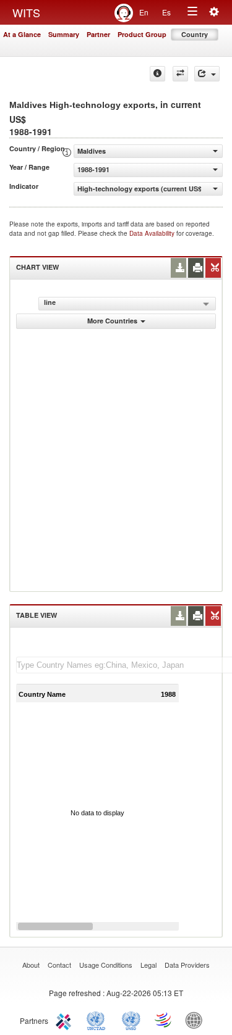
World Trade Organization (164, 1019)
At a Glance (22, 34)
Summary (63, 34)
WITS (26, 12)
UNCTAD (98, 1019)
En (143, 12)
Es (166, 12)
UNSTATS (131, 1019)
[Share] (207, 73)
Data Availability (152, 233)
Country (194, 34)
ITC (65, 1019)
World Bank (196, 1019)
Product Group (142, 34)
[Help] (157, 73)
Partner (98, 34)
